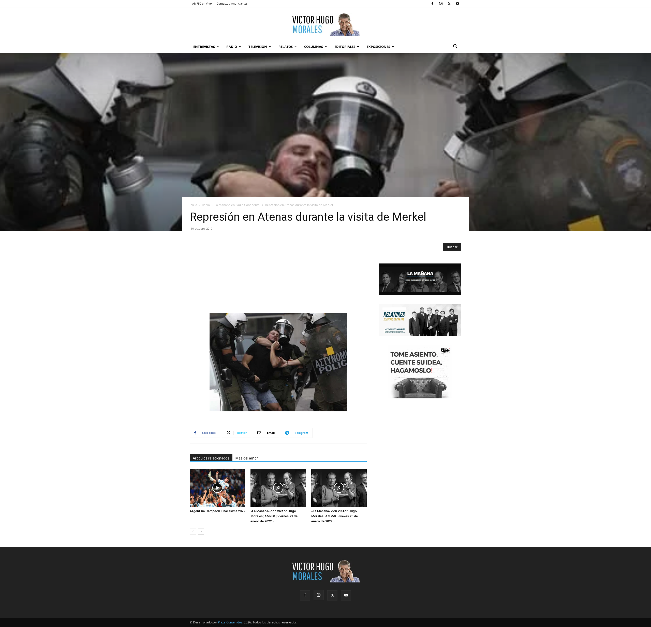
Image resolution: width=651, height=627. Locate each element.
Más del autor (246, 458)
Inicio (193, 205)
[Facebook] (432, 3)
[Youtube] (457, 3)
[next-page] (201, 531)
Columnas (313, 46)
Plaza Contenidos (230, 622)
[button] (455, 47)
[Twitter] (449, 3)
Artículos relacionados (211, 458)
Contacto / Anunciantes (232, 3)
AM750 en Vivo (202, 3)
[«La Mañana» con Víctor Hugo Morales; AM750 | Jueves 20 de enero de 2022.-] (339, 488)
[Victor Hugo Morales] (325, 24)
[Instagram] (441, 3)
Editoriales (344, 46)
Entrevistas (204, 46)
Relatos (285, 46)
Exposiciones (378, 46)
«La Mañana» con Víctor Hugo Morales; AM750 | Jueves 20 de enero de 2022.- (334, 516)
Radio (231, 46)
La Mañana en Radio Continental (237, 205)
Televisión (257, 46)
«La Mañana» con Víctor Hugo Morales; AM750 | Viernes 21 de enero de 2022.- (274, 516)
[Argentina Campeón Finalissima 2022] (217, 488)
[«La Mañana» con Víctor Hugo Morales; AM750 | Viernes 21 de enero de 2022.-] (278, 488)
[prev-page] (193, 531)
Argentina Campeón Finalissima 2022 (217, 511)
